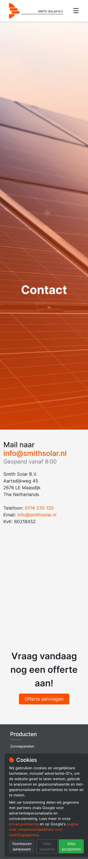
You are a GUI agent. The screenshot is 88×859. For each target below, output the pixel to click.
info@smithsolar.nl (35, 453)
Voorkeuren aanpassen (22, 846)
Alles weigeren (47, 846)
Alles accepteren (71, 846)
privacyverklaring (24, 824)
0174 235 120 (39, 508)
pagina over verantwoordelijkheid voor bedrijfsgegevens (43, 829)
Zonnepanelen (22, 746)
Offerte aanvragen (44, 699)
